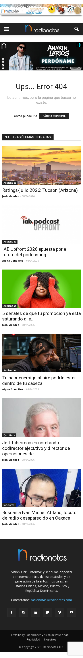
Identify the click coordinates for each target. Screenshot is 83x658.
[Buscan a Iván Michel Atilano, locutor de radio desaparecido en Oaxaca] (41, 488)
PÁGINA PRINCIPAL (54, 116)
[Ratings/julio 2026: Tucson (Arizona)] (41, 165)
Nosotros (50, 639)
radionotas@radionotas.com (51, 600)
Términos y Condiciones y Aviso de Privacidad (40, 635)
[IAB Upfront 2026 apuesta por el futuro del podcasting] (41, 224)
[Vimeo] (59, 612)
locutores (9, 505)
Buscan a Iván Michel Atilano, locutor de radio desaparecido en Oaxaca (40, 515)
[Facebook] (11, 612)
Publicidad (33, 639)
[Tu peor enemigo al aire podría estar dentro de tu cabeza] (41, 353)
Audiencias (10, 182)
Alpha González (12, 260)
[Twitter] (47, 612)
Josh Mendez (10, 196)
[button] (77, 29)
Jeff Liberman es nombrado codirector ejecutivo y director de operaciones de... (36, 448)
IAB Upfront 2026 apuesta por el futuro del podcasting (35, 252)
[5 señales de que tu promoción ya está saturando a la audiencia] (41, 289)
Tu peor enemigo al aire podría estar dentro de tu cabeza (39, 380)
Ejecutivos (9, 435)
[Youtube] (71, 612)
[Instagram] (23, 612)
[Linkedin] (35, 612)
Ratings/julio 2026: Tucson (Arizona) (40, 190)
